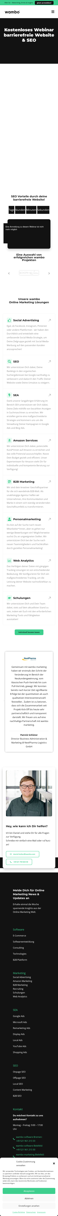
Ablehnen (29, 1198)
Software (18, 929)
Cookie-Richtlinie (19, 1212)
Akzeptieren (29, 1191)
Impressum (41, 1212)
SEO (15, 1065)
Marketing (19, 973)
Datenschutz (31, 1212)
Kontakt (18, 1109)
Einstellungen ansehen (29, 1205)
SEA (15, 1010)
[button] (54, 1163)
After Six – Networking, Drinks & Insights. (28, 3)
